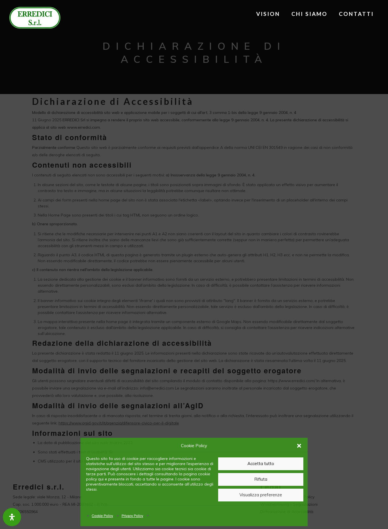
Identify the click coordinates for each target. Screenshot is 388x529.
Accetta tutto (260, 463)
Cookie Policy (102, 515)
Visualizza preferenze (260, 494)
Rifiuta (260, 479)
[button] (299, 446)
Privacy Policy (132, 515)
